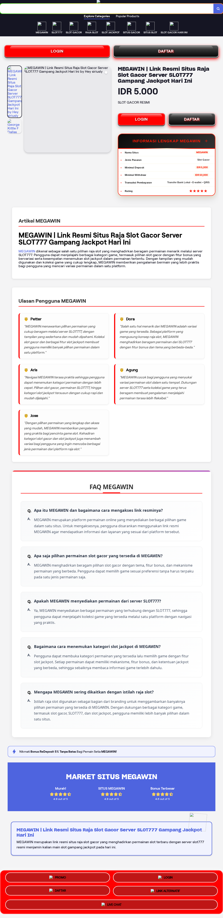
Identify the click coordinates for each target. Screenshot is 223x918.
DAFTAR (166, 51)
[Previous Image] (27, 110)
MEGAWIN (27, 251)
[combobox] (107, 8)
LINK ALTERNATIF (168, 891)
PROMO (60, 879)
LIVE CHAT (114, 904)
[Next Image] (107, 110)
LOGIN (57, 51)
